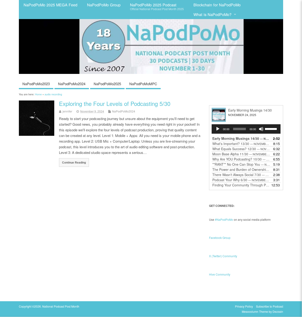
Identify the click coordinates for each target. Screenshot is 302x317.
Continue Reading (74, 163)
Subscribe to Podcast (269, 306)
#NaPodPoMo (224, 219)
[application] (246, 129)
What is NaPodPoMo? (212, 14)
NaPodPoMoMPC (143, 83)
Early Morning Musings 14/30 (250, 110)
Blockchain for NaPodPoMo (217, 5)
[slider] (271, 128)
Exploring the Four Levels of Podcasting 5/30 (114, 103)
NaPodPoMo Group (104, 5)
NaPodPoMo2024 (71, 83)
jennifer (67, 111)
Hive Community (219, 274)
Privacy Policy (244, 306)
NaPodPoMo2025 (107, 83)
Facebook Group (220, 238)
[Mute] (261, 129)
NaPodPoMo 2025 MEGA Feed (50, 5)
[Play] (217, 129)
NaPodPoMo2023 (36, 83)
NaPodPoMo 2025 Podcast (157, 6)
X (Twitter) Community (223, 256)
